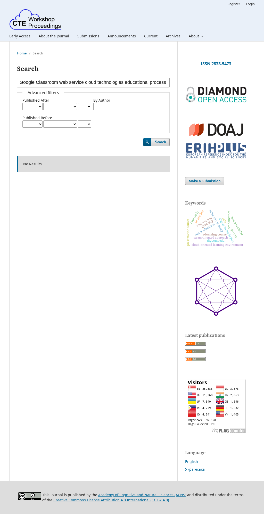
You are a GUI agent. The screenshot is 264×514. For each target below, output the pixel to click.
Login (250, 4)
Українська (195, 469)
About (194, 36)
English (191, 461)
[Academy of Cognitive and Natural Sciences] (216, 314)
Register (233, 4)
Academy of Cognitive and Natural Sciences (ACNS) (142, 494)
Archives (173, 36)
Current (151, 36)
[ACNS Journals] (216, 101)
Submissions (88, 36)
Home (22, 53)
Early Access (19, 36)
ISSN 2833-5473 (216, 64)
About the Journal (54, 36)
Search (160, 142)
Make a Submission (205, 181)
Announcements (122, 36)
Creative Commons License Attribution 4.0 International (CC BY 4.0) (111, 499)
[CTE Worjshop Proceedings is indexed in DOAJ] (216, 138)
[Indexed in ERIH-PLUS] (216, 159)
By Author (101, 100)
